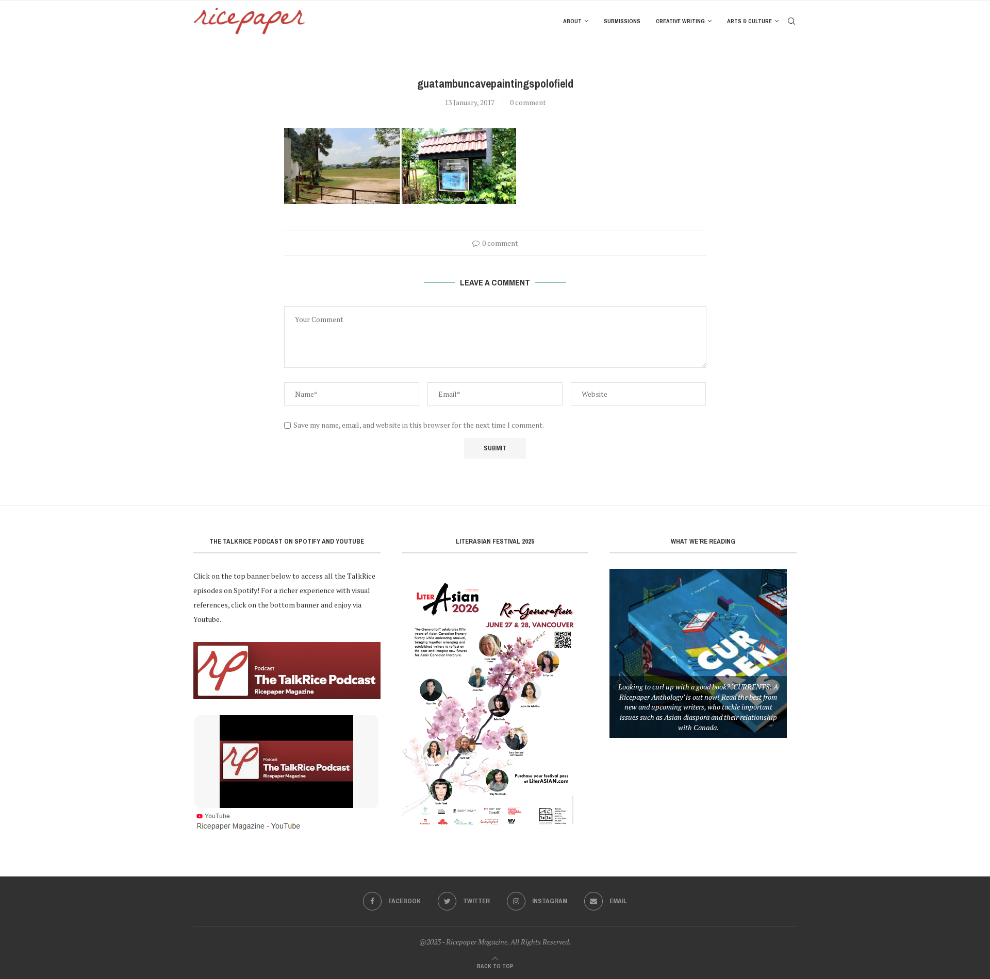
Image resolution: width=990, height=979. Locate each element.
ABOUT (572, 21)
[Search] (791, 21)
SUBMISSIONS (622, 21)
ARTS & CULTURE (749, 21)
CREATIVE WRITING (680, 21)
